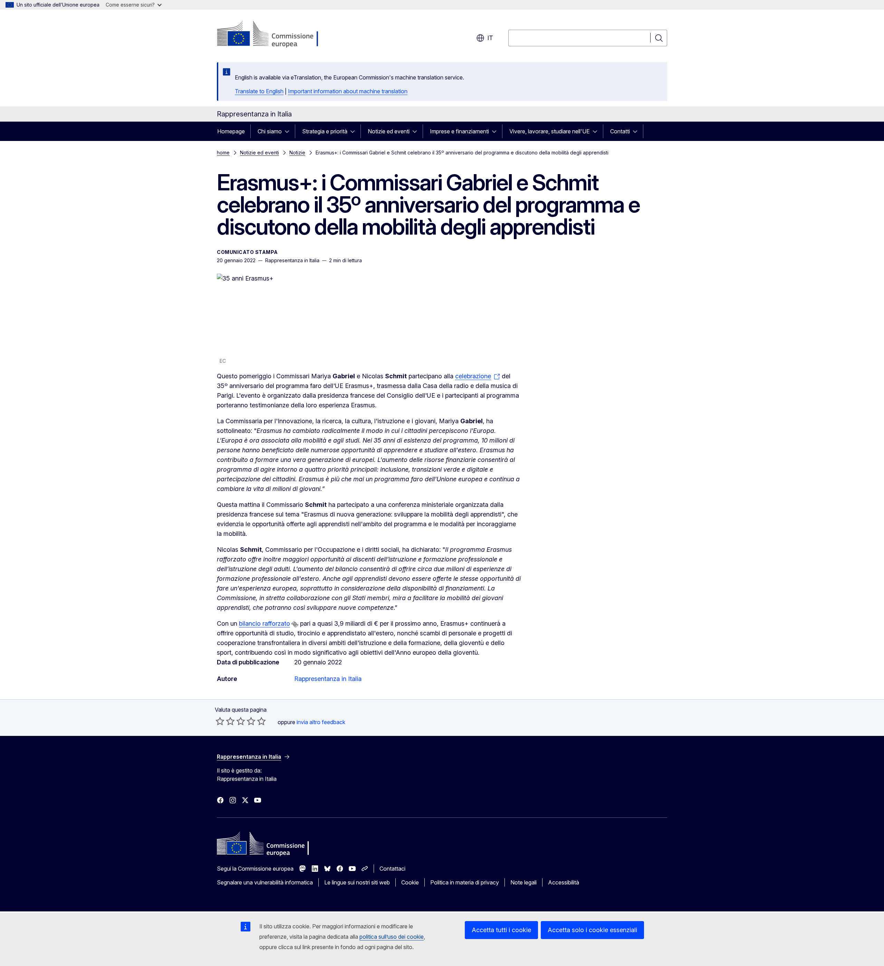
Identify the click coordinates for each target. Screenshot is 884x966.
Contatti (620, 131)
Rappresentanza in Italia (328, 678)
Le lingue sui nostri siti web (357, 882)
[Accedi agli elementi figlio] (289, 131)
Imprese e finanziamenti (459, 131)
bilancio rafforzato (264, 623)
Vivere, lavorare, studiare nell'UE (549, 131)
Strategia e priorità (324, 131)
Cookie (410, 882)
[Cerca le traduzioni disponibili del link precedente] (294, 624)
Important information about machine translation (347, 91)
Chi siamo (270, 131)
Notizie (297, 152)
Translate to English (259, 91)
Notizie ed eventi (389, 131)
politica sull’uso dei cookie (391, 936)
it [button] (490, 37)
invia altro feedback (321, 722)
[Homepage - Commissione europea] (272, 34)
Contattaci (392, 868)
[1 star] (220, 721)
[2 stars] (225, 721)
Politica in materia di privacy (464, 882)
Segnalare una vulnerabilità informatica (265, 882)
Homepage (231, 131)
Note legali (523, 882)
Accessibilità (563, 882)
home (223, 152)
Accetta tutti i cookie (501, 930)
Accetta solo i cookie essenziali (592, 930)
